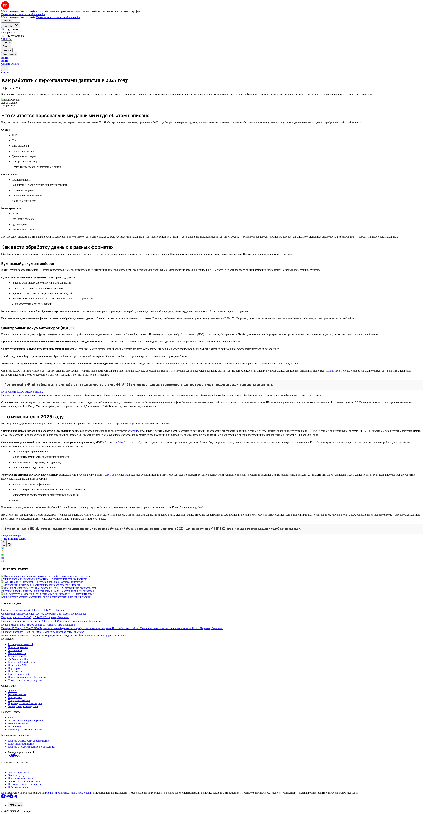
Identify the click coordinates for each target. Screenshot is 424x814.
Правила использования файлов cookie (58, 17)
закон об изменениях (117, 474)
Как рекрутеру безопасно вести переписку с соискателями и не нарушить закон (46, 596)
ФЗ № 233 (121, 442)
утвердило (134, 430)
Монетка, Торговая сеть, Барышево (64, 631)
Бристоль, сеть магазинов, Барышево (80, 621)
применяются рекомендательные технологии (67, 792)
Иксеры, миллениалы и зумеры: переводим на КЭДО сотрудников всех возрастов (47, 590)
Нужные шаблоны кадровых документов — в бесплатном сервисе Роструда (44, 579)
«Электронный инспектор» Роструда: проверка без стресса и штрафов (41, 584)
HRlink (330, 370)
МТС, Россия (56, 610)
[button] (5, 57)
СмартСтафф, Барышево (61, 624)
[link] (7, 50)
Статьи (5, 72)
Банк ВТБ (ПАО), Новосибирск (68, 613)
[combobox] (15, 804)
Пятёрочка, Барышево (56, 617)
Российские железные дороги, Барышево (103, 635)
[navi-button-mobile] (4, 68)
